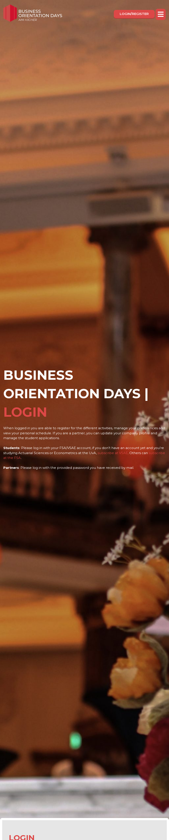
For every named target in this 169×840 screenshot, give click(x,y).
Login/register (134, 14)
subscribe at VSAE (113, 453)
